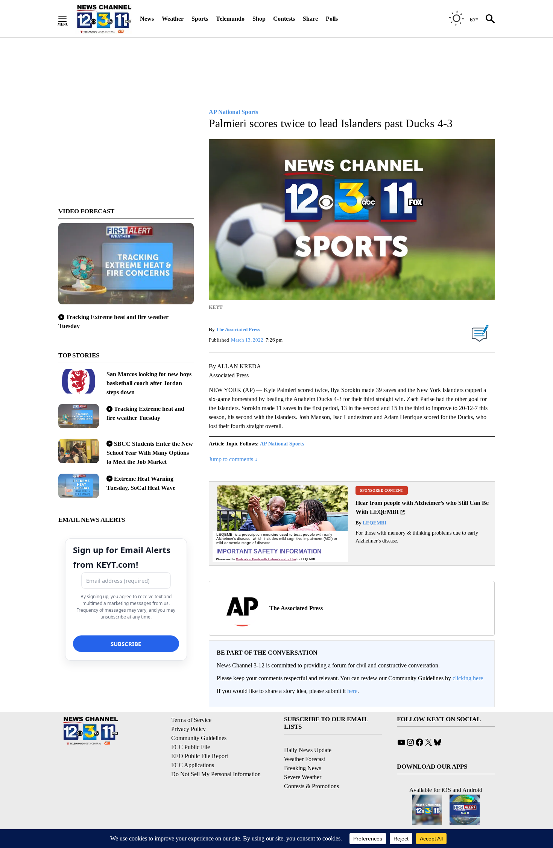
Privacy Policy (188, 729)
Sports (199, 18)
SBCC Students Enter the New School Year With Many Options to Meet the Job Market (149, 453)
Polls (332, 18)
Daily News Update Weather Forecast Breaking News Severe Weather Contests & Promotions (311, 768)
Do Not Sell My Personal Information (216, 774)
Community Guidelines (198, 738)
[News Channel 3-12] (104, 19)
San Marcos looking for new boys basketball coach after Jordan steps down (148, 383)
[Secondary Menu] (68, 19)
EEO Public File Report (199, 756)
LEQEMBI (374, 523)
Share (310, 18)
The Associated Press (238, 329)
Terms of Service (191, 720)
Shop (259, 18)
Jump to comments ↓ (233, 459)
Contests (284, 18)
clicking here (468, 678)
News (147, 18)
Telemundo (230, 18)
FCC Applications (192, 765)
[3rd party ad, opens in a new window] (280, 523)
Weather (173, 18)
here (352, 691)
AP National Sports (282, 444)
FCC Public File (190, 747)
